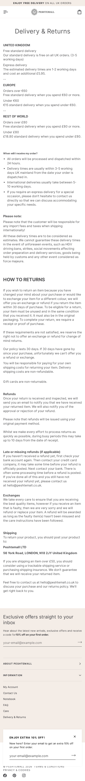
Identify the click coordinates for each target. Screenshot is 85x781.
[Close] (76, 736)
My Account (10, 687)
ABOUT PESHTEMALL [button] (17, 663)
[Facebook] (5, 775)
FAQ (5, 705)
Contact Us (10, 693)
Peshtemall (15, 766)
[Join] (72, 755)
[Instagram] (24, 775)
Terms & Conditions (49, 766)
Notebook (9, 699)
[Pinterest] (14, 775)
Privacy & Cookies (16, 770)
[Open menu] (9, 12)
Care (6, 711)
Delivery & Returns (14, 717)
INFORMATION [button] (12, 675)
